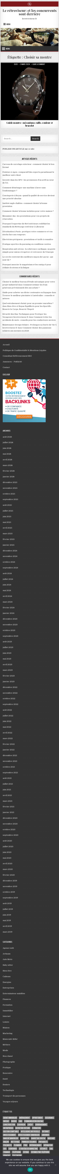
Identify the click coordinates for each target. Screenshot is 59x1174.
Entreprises (8, 988)
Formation (7, 1005)
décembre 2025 (10, 482)
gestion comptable (10, 1131)
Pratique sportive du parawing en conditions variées (26, 244)
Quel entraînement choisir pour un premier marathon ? (27, 303)
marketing (25, 1138)
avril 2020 (7, 863)
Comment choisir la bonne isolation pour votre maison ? (28, 211)
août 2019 (7, 903)
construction (9, 1124)
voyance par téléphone (40, 1152)
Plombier (17, 1145)
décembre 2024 (10, 551)
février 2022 (9, 744)
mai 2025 (7, 522)
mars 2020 (8, 869)
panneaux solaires (29, 1141)
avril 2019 (7, 926)
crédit (30, 1124)
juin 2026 (7, 448)
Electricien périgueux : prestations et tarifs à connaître (27, 239)
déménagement (41, 1124)
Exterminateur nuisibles (14, 993)
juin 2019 (7, 915)
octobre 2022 (9, 698)
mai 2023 (7, 659)
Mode (5, 1050)
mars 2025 (8, 533)
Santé (5, 1079)
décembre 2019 (10, 881)
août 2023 (7, 642)
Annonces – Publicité (12, 362)
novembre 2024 (10, 556)
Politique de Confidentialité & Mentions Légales (24, 350)
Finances (7, 999)
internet (45, 1131)
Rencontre (7, 1073)
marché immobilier (10, 1138)
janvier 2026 (8, 477)
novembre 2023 (10, 625)
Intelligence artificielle (30, 1131)
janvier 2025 (8, 545)
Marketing (7, 1033)
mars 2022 (8, 738)
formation (36, 1128)
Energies (7, 982)
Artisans (6, 954)
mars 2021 (7, 801)
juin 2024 (7, 585)
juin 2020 (7, 852)
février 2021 (8, 807)
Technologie (8, 1090)
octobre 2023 (9, 630)
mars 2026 (8, 465)
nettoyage (15, 1141)
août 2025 (7, 505)
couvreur (21, 1124)
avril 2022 (7, 733)
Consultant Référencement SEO (17, 356)
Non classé (8, 1056)
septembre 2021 (10, 773)
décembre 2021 (10, 755)
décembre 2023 (10, 619)
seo (4, 1148)
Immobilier (8, 1011)
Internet (6, 1016)
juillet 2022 (8, 716)
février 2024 (8, 608)
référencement (35, 1145)
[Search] (29, 3)
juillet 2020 (8, 846)
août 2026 (7, 437)
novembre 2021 (10, 761)
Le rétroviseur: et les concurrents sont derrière (30, 12)
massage (51, 1138)
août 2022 (7, 710)
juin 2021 (7, 790)
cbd (20, 1121)
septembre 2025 (10, 499)
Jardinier (45, 1135)
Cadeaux (6, 976)
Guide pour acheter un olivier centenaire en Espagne (26, 292)
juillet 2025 (8, 511)
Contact (6, 367)
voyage (26, 1152)
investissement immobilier (28, 1135)
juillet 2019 (8, 909)
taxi (51, 1148)
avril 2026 (7, 460)
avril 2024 (7, 596)
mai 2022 (7, 727)
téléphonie (16, 1152)
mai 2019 (7, 920)
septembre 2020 (10, 835)
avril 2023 (7, 664)
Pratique (29, 69)
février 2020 (9, 875)
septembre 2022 (10, 704)
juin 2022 (7, 721)
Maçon (6, 1141)
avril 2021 (7, 795)
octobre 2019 (9, 892)
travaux (6, 1152)
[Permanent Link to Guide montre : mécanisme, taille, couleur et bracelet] (29, 91)
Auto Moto (7, 959)
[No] (55, 1165)
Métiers (6, 1045)
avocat (6, 1121)
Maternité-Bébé (10, 1039)
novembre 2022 (10, 693)
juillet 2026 (8, 442)
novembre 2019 (10, 886)
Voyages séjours (10, 1102)
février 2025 (9, 539)
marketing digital (38, 1138)
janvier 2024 (8, 613)
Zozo (16, 64)
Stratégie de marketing (28, 1148)
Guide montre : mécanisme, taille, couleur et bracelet (29, 124)
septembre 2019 (10, 898)
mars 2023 (8, 670)
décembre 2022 (10, 687)
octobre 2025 (9, 494)
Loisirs (6, 1022)
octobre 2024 (9, 562)
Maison (6, 1028)
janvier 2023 (8, 681)
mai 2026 (7, 454)
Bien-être (7, 971)
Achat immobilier (10, 1117)
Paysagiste (43, 1141)
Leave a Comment (39, 64)
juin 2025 (7, 516)
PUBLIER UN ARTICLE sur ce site (18, 149)
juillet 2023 (8, 647)
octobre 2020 (9, 829)
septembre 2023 (10, 636)
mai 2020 (7, 858)
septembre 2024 (10, 568)
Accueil (6, 345)
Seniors (6, 1084)
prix (25, 1145)
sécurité (43, 1148)
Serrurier (13, 1148)
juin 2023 (7, 653)
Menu (8, 24)
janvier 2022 (8, 750)
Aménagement (24, 1117)
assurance (49, 1117)
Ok (30, 1170)
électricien (17, 1155)
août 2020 (7, 841)
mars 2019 (7, 932)
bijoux (13, 1121)
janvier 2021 (8, 812)
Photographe (9, 1062)
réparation (48, 1145)
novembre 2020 (10, 824)
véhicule (6, 1155)
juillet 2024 (8, 579)
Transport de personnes (14, 1096)
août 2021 (7, 778)
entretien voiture (23, 1128)
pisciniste (7, 1145)
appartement (37, 1117)
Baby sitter (8, 965)
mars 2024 (7, 602)
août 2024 (7, 573)
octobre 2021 (9, 767)
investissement (9, 1135)
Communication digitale (33, 1121)
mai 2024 (7, 590)
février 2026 (9, 471)
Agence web (8, 948)
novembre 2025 (10, 488)
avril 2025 (7, 528)
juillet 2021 (8, 784)
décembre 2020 (10, 818)
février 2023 (9, 676)
